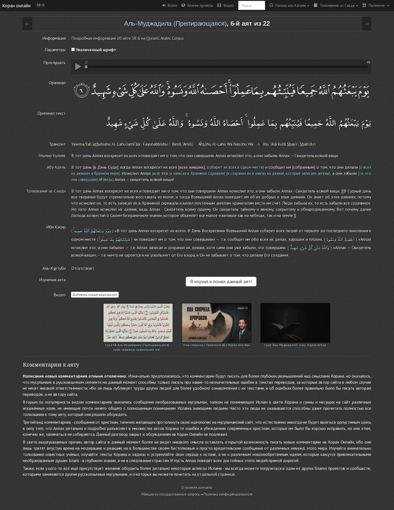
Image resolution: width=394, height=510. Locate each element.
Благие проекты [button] (199, 5)
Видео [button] (227, 5)
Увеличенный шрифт (95, 49)
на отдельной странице (213, 474)
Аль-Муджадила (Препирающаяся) (175, 23)
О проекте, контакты (196, 487)
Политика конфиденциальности (228, 494)
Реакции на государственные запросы (171, 494)
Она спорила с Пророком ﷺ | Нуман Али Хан (216, 345)
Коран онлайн (16, 5)
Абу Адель (56, 167)
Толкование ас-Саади (336, 5)
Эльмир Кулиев (52, 155)
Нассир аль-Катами (289, 5)
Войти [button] (171, 5)
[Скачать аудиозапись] (368, 62)
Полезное (376, 5)
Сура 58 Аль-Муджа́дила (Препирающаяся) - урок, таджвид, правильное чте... (138, 345)
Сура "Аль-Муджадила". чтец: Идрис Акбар (295, 345)
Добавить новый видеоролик (95, 295)
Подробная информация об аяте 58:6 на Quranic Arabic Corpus (127, 38)
